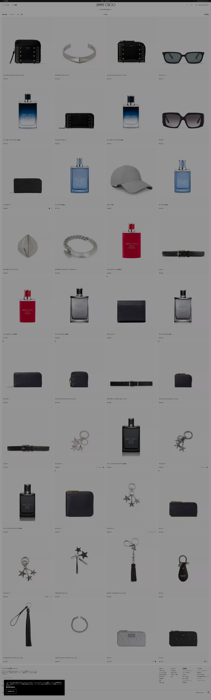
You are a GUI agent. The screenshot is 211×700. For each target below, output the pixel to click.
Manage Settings (10, 687)
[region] (34, 687)
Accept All (11, 691)
